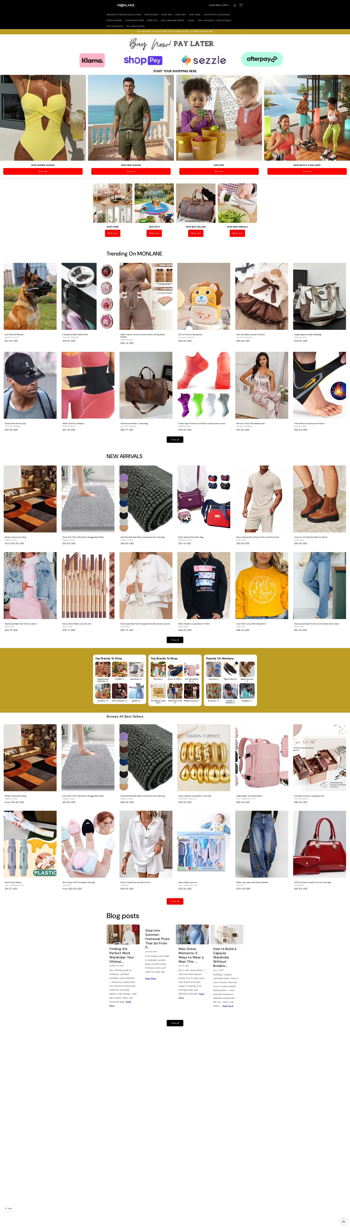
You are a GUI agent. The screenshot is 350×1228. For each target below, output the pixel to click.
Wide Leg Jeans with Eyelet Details (252, 883)
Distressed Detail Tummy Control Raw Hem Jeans (316, 624)
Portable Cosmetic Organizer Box (309, 796)
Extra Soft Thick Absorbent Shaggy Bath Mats (83, 537)
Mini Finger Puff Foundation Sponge (79, 883)
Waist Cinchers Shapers (73, 423)
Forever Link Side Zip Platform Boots (311, 537)
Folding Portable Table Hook (75, 335)
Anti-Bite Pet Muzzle (14, 335)
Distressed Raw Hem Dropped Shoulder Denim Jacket (145, 624)
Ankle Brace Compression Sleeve (309, 423)
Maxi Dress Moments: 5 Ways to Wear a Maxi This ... (191, 955)
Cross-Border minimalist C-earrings (194, 796)
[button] (241, 5)
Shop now (43, 171)
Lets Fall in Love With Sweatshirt (251, 624)
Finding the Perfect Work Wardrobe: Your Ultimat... (121, 955)
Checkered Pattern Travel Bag (134, 423)
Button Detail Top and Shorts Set (135, 883)
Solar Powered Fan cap (15, 423)
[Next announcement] (242, 31)
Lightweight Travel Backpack (249, 796)
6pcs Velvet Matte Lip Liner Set (77, 624)
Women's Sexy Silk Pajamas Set (250, 423)
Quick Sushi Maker (13, 883)
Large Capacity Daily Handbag (307, 335)
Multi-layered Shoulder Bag (190, 537)
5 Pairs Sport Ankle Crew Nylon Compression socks (201, 423)
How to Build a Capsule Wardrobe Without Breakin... (224, 957)
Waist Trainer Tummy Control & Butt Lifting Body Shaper (142, 336)
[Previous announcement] (108, 31)
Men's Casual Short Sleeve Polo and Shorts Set (257, 537)
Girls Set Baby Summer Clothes (250, 335)
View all (175, 439)
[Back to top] (343, 1221)
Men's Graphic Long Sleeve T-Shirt (194, 624)
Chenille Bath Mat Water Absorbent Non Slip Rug (143, 537)
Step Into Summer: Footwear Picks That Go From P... (157, 939)
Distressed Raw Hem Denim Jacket (21, 624)
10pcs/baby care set (187, 883)
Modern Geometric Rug (15, 537)
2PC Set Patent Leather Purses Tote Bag (312, 883)
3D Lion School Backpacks (190, 335)
